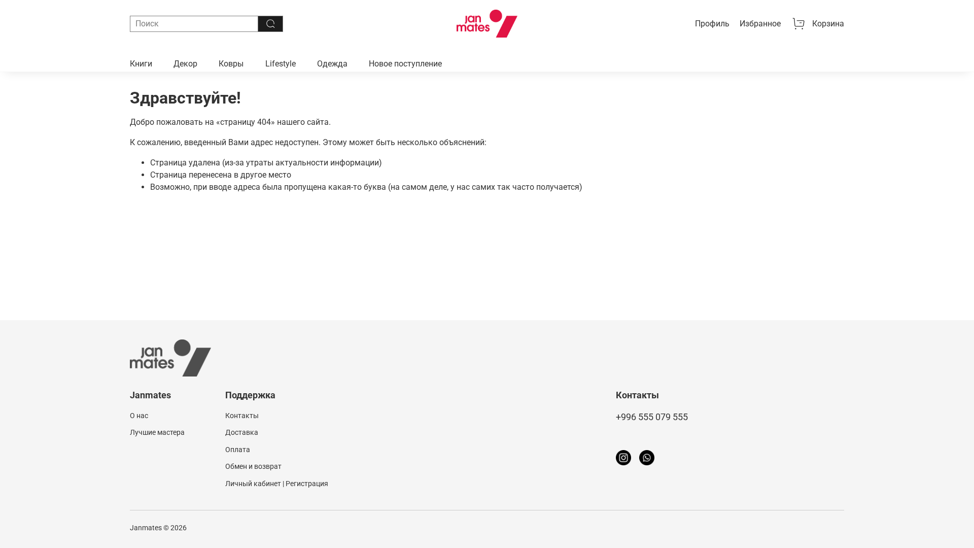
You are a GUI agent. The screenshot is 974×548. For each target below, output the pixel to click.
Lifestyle (280, 63)
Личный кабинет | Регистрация (276, 484)
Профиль (712, 23)
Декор (185, 63)
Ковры (231, 63)
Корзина (828, 23)
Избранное (760, 23)
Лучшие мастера (157, 432)
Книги (141, 63)
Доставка (241, 432)
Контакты (242, 416)
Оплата (237, 450)
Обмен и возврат (253, 466)
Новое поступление (405, 63)
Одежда (332, 63)
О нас (139, 416)
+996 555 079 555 (652, 417)
